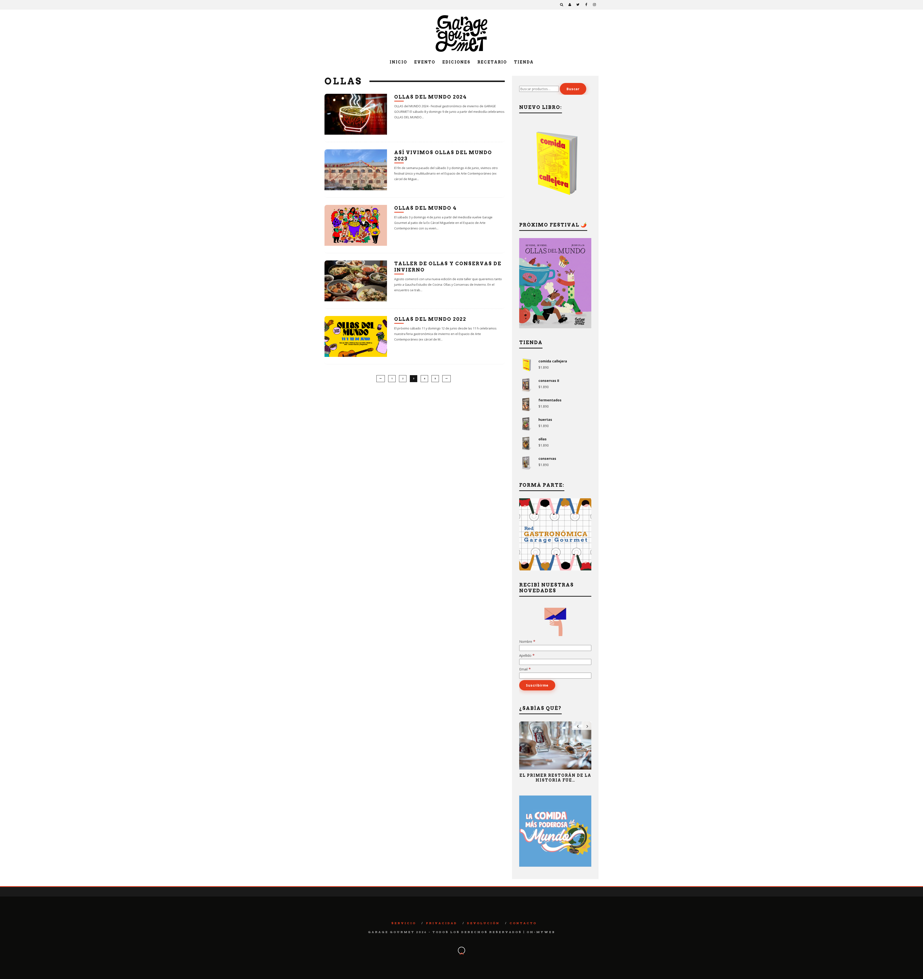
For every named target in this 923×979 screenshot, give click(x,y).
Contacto (523, 923)
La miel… (555, 775)
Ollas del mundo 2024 (430, 97)
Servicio (403, 923)
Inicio (398, 62)
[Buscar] (561, 5)
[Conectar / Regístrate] (570, 5)
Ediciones (456, 62)
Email (525, 669)
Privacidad (441, 923)
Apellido (527, 655)
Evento (424, 62)
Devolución (483, 923)
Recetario (492, 62)
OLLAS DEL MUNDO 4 (425, 208)
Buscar (573, 89)
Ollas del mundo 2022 (430, 319)
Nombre (527, 641)
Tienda (524, 62)
